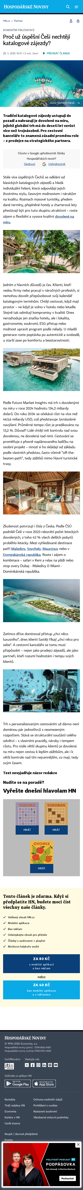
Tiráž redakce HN (15, 1105)
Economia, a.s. (29, 1043)
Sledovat (29, 164)
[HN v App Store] (44, 1083)
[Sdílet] (71, 21)
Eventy (9, 1140)
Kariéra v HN (12, 1117)
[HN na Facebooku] (33, 1065)
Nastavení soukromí (45, 1111)
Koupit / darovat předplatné (21, 1134)
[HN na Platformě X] (27, 1065)
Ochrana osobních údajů (47, 1099)
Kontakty (10, 1099)
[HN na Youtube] (56, 1065)
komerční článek (66, 103)
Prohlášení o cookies (45, 1105)
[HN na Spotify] (50, 1065)
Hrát (27, 829)
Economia (10, 1111)
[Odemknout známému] (78, 21)
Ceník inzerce (12, 1123)
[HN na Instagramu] (38, 1065)
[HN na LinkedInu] (44, 1065)
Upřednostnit (56, 164)
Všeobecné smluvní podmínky (51, 1117)
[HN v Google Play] (18, 1083)
